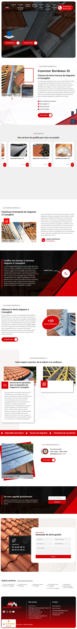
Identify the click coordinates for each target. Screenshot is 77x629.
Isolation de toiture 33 (44, 158)
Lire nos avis (9, 626)
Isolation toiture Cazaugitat (22, 585)
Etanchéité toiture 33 (34, 610)
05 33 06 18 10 (67, 6)
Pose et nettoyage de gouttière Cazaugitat (9, 585)
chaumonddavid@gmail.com (60, 610)
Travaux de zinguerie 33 (34, 618)
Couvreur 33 (31, 606)
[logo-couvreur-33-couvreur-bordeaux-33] (7, 8)
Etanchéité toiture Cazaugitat (53, 585)
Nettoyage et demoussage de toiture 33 (20, 7)
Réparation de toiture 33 (34, 6)
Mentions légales (28, 624)
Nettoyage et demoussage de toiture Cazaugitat (68, 586)
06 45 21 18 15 (67, 9)
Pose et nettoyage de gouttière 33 (47, 7)
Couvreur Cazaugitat (53, 588)
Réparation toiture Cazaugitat (38, 585)
